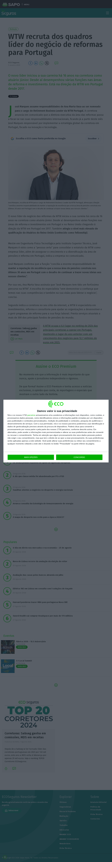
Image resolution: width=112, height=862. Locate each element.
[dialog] (56, 431)
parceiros (31, 415)
